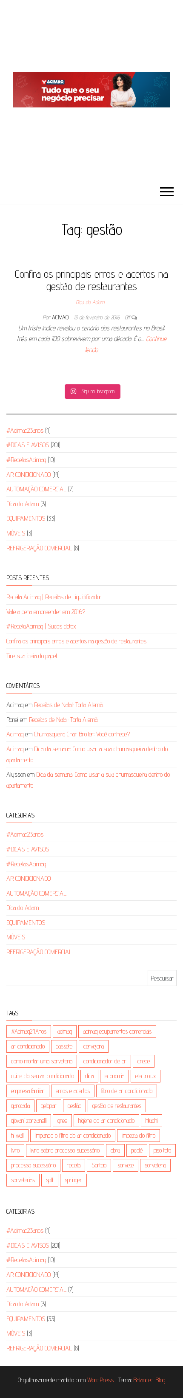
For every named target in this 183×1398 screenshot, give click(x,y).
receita (73, 1165)
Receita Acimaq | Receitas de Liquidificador (54, 597)
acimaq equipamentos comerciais (117, 1031)
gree (62, 1120)
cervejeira (93, 1046)
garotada (20, 1105)
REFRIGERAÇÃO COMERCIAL (39, 548)
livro (15, 1150)
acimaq (64, 1031)
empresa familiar (28, 1090)
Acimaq (61, 317)
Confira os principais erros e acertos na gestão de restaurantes (91, 280)
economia (114, 1076)
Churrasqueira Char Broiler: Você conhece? (82, 734)
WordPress (100, 1380)
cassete (64, 1046)
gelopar (49, 1105)
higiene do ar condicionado (106, 1120)
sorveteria (155, 1165)
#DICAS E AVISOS (27, 445)
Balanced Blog (149, 1380)
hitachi (151, 1120)
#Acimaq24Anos (28, 1031)
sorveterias (23, 1180)
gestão (74, 1105)
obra (115, 1150)
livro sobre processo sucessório (65, 1150)
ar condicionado (28, 1046)
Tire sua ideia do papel (31, 656)
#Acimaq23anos (24, 430)
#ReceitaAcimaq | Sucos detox (41, 626)
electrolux (145, 1076)
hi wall (17, 1135)
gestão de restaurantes (116, 1105)
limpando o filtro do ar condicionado (73, 1135)
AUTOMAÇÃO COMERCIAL (36, 489)
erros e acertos (73, 1090)
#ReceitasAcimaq (26, 460)
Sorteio (99, 1165)
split (50, 1180)
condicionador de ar (104, 1061)
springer (73, 1180)
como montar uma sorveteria (41, 1061)
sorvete (125, 1165)
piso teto (162, 1150)
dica (89, 1076)
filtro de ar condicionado (126, 1090)
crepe (143, 1061)
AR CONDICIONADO (28, 475)
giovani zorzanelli (28, 1120)
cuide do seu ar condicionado (42, 1076)
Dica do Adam (90, 302)
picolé (137, 1150)
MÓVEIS (15, 533)
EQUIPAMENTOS (25, 518)
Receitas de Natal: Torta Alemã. (68, 705)
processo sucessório (33, 1165)
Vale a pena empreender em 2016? (45, 612)
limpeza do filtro (138, 1135)
